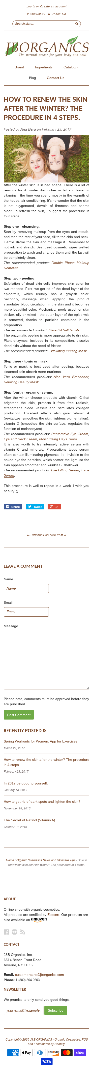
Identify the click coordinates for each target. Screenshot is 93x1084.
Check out (59, 14)
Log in (31, 6)
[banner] (46, 46)
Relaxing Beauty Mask (21, 382)
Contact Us (55, 78)
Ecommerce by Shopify (49, 1044)
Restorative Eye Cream (69, 434)
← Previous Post (38, 535)
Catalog (70, 67)
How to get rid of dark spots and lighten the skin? (42, 801)
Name (8, 579)
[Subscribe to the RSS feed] (45, 730)
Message (11, 626)
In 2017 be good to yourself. (26, 783)
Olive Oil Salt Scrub (64, 330)
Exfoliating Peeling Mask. (68, 351)
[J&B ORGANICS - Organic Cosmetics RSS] (23, 932)
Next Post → (58, 535)
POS (85, 1039)
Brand (19, 67)
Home (10, 860)
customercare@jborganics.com (39, 975)
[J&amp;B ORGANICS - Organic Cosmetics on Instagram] (14, 932)
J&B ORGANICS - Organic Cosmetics (55, 1039)
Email (8, 602)
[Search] (76, 23)
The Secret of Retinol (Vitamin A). (30, 820)
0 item (37, 14)
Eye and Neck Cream (20, 439)
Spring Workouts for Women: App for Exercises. (41, 741)
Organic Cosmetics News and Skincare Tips (45, 860)
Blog (32, 78)
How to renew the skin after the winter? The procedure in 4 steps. (45, 109)
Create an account (53, 6)
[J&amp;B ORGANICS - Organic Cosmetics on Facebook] (6, 932)
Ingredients (44, 67)
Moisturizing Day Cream (58, 439)
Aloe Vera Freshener (71, 377)
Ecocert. (53, 915)
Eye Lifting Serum (65, 470)
